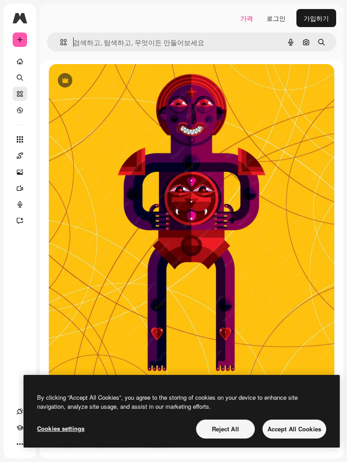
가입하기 (316, 18)
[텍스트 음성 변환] (20, 204)
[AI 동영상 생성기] (20, 188)
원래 (101, 81)
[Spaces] (20, 155)
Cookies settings (60, 428)
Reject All (225, 429)
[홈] (20, 61)
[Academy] (20, 427)
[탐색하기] (20, 110)
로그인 (276, 18)
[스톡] (20, 94)
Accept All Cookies (294, 429)
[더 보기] (20, 444)
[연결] (20, 411)
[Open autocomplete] (59, 42)
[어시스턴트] (20, 220)
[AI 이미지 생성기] (20, 172)
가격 (246, 18)
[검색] (20, 77)
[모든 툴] (20, 139)
